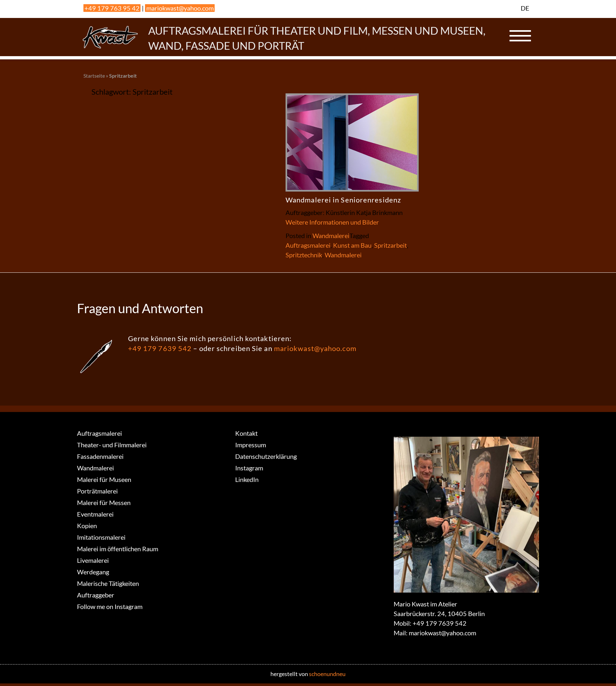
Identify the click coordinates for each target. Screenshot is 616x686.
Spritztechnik (304, 255)
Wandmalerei (330, 235)
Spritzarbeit (390, 245)
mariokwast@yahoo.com (180, 8)
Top (600, 670)
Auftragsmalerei (308, 245)
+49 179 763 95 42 (112, 8)
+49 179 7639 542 (160, 348)
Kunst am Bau (352, 245)
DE (525, 8)
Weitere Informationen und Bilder (332, 222)
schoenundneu (327, 673)
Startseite (94, 76)
